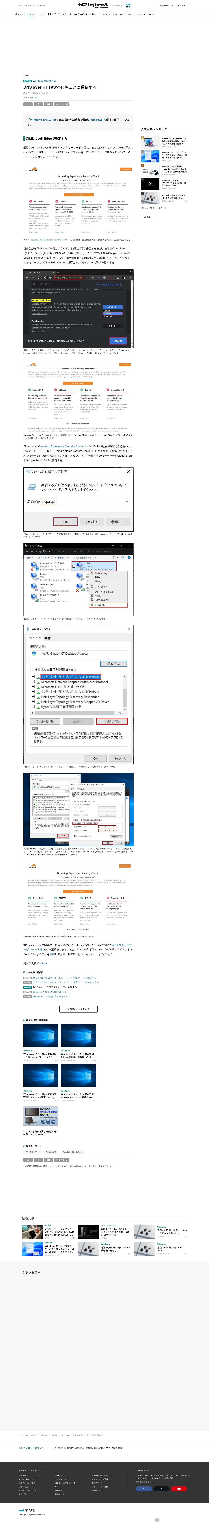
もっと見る (146, 217)
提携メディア (97, 1483)
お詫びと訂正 (97, 1490)
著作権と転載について (28, 1479)
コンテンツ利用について (65, 1483)
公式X (115, 14)
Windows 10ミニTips (44, 81)
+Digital (44, 1435)
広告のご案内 (24, 1487)
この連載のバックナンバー (78, 1009)
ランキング (106, 14)
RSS (57, 1487)
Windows (65, 1435)
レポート (131, 14)
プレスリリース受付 (100, 1479)
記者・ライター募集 (100, 1487)
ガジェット (67, 14)
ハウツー (152, 14)
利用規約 (59, 1475)
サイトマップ (60, 1479)
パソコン (31, 14)
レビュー (122, 14)
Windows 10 (98, 119)
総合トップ (20, 14)
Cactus (41, 963)
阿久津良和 (34, 97)
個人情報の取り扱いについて (103, 1475)
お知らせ (22, 1475)
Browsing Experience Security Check (50, 240)
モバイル (41, 14)
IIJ (93, 14)
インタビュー (142, 14)
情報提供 (59, 1490)
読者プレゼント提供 (27, 1483)
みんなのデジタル (81, 14)
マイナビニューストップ (28, 1435)
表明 (52, 954)
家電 (49, 14)
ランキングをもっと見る (151, 208)
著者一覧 (22, 1494)
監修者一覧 (59, 1494)
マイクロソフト (32, 1152)
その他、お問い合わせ (28, 1490)
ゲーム (57, 14)
